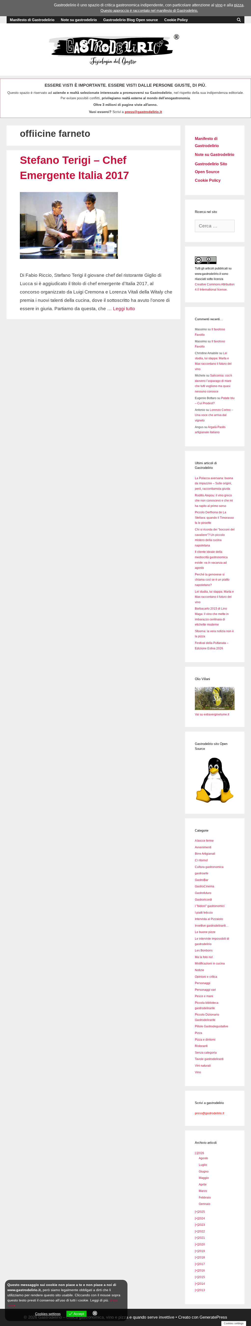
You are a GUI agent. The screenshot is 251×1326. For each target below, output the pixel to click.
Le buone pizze (205, 932)
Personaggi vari (205, 989)
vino (219, 5)
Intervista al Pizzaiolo (209, 919)
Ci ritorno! (201, 860)
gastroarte (201, 873)
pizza (238, 5)
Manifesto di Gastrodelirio (32, 20)
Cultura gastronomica (209, 867)
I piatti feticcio (204, 912)
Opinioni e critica (206, 976)
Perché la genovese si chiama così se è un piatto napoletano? (212, 580)
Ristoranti (201, 1046)
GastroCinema (204, 886)
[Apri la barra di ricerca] (238, 19)
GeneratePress (213, 1317)
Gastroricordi (203, 899)
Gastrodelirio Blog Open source (130, 20)
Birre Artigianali (205, 853)
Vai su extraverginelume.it (212, 714)
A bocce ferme (204, 840)
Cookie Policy (176, 20)
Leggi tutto (124, 308)
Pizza (198, 1033)
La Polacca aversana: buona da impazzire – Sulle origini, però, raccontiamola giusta (214, 483)
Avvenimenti (203, 847)
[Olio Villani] (215, 709)
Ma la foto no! (204, 957)
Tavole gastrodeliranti (209, 1059)
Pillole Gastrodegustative (211, 1026)
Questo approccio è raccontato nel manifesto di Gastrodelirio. (149, 10)
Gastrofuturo (203, 893)
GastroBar (201, 880)
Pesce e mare (204, 996)
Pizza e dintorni (205, 1039)
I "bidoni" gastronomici (210, 906)
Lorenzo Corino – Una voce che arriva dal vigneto (214, 415)
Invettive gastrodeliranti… (212, 925)
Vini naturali (203, 1065)
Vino (198, 1072)
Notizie (199, 970)
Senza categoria (206, 1052)
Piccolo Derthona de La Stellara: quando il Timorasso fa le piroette (214, 518)
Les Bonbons (204, 950)
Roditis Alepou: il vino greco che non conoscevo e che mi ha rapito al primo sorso (214, 501)
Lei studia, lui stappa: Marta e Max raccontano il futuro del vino (214, 597)
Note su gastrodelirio (79, 20)
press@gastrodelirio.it (143, 112)
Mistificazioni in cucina (210, 963)
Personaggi (202, 983)
